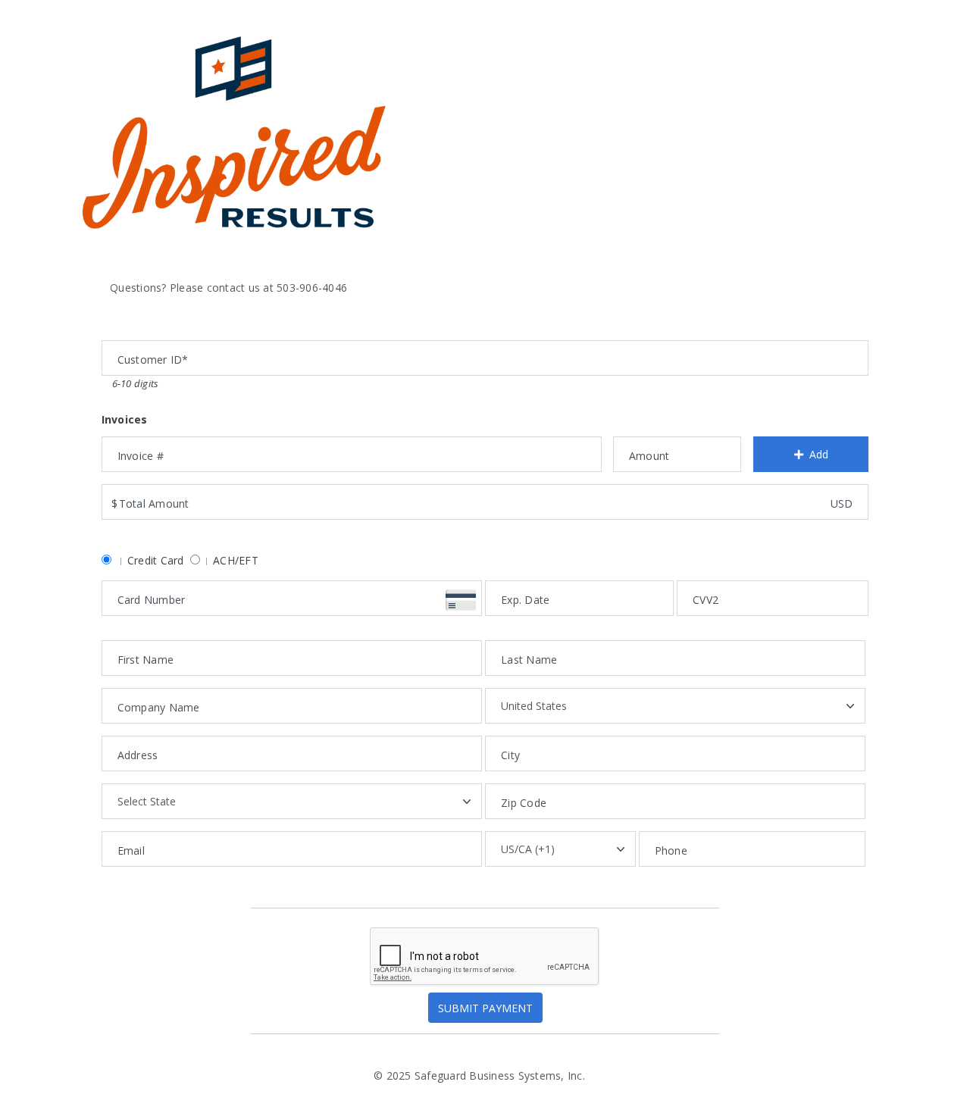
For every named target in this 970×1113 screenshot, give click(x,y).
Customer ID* (139, 326)
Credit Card (155, 560)
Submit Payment (485, 1008)
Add (818, 454)
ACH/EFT (235, 560)
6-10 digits (135, 383)
